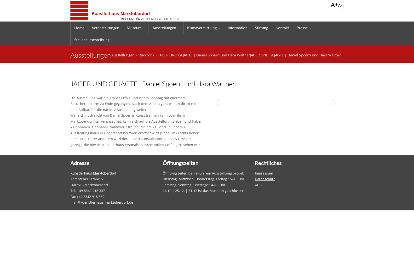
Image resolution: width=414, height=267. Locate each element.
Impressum (264, 173)
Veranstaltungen (105, 27)
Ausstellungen (164, 27)
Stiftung (261, 27)
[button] (218, 101)
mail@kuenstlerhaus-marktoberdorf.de (101, 202)
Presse (302, 27)
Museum (134, 27)
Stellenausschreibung (91, 39)
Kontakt (282, 27)
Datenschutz (265, 179)
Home (79, 27)
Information (237, 27)
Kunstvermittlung (202, 27)
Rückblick (146, 55)
